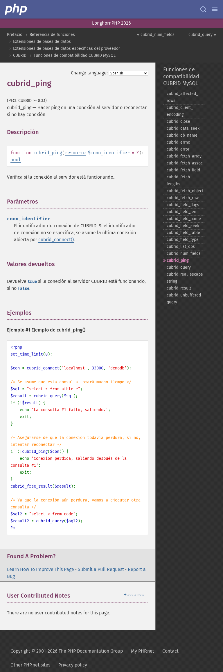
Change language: (89, 73)
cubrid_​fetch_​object (185, 190)
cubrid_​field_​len (181, 211)
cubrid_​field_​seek (183, 225)
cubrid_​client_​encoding (180, 111)
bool (15, 159)
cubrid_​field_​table (183, 232)
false (23, 288)
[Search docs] (203, 9)
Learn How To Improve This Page (40, 569)
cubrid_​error (178, 149)
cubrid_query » (202, 34)
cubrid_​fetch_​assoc (185, 163)
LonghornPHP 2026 (111, 23)
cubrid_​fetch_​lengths (179, 180)
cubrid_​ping (178, 260)
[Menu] (215, 9)
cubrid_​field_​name (184, 218)
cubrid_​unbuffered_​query (185, 299)
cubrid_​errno (178, 142)
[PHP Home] (16, 9)
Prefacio (14, 34)
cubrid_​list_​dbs (181, 246)
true (32, 281)
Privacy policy (72, 665)
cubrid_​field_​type (183, 239)
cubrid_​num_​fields (184, 253)
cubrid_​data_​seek (183, 128)
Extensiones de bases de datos (42, 41)
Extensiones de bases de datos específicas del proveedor (66, 48)
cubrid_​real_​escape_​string (186, 278)
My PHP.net (142, 651)
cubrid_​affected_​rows (182, 97)
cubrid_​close (178, 121)
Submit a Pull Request (101, 569)
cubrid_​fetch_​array (184, 156)
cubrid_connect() (56, 239)
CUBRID (19, 55)
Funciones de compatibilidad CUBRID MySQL (75, 55)
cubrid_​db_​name (182, 135)
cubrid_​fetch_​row (183, 197)
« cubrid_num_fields (156, 34)
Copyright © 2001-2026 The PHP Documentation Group (66, 651)
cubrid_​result (179, 288)
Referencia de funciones (52, 34)
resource (75, 152)
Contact (170, 651)
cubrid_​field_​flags (183, 204)
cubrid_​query (179, 267)
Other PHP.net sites (30, 665)
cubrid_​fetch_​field (183, 170)
